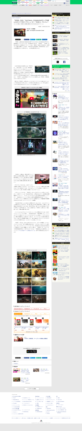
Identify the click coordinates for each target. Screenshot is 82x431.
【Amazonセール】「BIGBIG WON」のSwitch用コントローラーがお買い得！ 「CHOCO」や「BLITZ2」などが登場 (63, 110)
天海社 (59, 397)
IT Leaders (15, 403)
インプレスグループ (57, 418)
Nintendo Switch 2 (18, 308)
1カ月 (68, 15)
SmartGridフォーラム (26, 397)
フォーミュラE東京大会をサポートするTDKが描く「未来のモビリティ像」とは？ (63, 48)
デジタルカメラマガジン (17, 410)
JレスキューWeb (49, 403)
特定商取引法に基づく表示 (66, 418)
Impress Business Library (27, 401)
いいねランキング (65, 67)
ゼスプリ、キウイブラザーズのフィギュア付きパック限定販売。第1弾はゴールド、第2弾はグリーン (62, 234)
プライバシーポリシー (45, 418)
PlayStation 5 (27, 308)
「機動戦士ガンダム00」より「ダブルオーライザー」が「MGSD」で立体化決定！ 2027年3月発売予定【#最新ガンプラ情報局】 (62, 239)
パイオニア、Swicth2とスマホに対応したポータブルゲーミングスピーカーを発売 (63, 153)
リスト (22, 39)
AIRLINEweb (49, 397)
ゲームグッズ (36, 308)
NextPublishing (25, 411)
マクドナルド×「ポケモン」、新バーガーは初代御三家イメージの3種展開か (63, 265)
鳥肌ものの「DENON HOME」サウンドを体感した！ (63, 53)
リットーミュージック (40, 397)
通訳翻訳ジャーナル (50, 401)
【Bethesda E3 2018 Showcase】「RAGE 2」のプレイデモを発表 (25, 371)
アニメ (45, 308)
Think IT (14, 397)
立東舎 (37, 403)
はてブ (33, 39)
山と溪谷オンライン (39, 406)
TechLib (48, 413)
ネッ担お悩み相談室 (16, 406)
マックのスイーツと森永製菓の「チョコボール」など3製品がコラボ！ (63, 278)
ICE (57, 396)
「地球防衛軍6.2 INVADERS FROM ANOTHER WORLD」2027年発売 (63, 192)
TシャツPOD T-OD (39, 401)
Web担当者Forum (16, 399)
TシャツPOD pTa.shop (61, 408)
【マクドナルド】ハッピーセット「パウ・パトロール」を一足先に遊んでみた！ (63, 269)
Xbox (36, 313)
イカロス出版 (48, 396)
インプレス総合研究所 (16, 401)
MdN (46, 406)
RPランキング (56, 67)
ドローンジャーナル (16, 405)
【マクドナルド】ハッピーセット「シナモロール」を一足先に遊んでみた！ (63, 273)
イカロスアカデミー (50, 405)
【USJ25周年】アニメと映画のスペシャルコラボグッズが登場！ (63, 215)
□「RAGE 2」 (16, 363)
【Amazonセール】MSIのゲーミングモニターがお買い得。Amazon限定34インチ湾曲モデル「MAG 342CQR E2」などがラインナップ (63, 119)
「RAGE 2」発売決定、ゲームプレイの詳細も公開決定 (35, 338)
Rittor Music (37, 396)
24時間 (59, 15)
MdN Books (49, 408)
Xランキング (57, 65)
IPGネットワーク (59, 406)
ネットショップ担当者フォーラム (28, 399)
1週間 (63, 15)
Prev (15, 324)
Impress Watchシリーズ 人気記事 (61, 224)
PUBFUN (57, 403)
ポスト (19, 39)
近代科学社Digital (39, 411)
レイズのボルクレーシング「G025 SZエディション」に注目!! (63, 44)
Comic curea (60, 399)
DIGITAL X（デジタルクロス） (28, 405)
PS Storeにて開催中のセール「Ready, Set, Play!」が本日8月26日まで (63, 133)
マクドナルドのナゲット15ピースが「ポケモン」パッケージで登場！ (63, 258)
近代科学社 (37, 410)
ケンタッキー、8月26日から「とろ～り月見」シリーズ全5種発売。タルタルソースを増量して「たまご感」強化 (61, 23)
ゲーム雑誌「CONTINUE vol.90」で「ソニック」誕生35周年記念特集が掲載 (63, 170)
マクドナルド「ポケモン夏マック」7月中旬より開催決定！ (63, 251)
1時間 (54, 15)
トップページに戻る (31, 388)
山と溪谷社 (37, 405)
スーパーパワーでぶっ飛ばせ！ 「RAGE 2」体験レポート (25, 380)
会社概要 (51, 418)
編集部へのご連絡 (37, 418)
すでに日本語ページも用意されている (26, 230)
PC (38, 5)
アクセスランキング (59, 13)
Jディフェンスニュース (51, 399)
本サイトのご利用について (16, 418)
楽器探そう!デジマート (40, 399)
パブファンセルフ (60, 404)
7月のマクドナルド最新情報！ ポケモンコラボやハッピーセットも (62, 243)
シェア (27, 39)
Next (48, 324)
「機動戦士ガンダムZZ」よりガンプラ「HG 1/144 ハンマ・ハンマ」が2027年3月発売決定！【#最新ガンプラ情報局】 (61, 236)
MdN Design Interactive (51, 410)
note (39, 39)
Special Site (57, 32)
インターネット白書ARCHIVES (18, 413)
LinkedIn (45, 39)
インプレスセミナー (26, 403)
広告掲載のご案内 (30, 418)
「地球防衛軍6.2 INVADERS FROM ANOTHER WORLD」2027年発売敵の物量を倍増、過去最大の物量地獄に (61, 29)
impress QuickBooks (61, 401)
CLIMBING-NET (39, 408)
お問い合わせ (24, 418)
